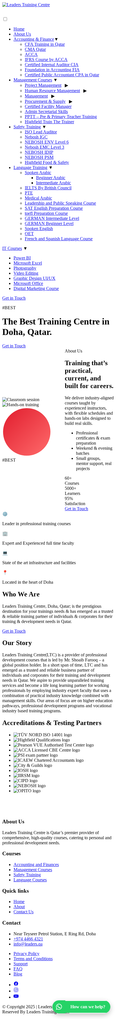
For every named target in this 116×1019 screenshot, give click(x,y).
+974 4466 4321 (28, 938)
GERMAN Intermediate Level (52, 218)
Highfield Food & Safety (47, 162)
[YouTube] (16, 997)
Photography (25, 268)
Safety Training (27, 126)
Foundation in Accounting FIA (52, 69)
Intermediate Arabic (53, 182)
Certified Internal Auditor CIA (52, 64)
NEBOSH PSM (39, 157)
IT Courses (12, 248)
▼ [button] (56, 39)
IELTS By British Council (48, 187)
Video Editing (26, 273)
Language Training (30, 167)
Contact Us (24, 911)
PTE (29, 193)
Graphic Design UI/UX (34, 278)
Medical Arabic (38, 198)
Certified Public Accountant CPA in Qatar (62, 74)
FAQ (18, 968)
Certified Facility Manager (48, 106)
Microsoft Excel (28, 263)
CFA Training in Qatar (45, 44)
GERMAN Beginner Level (49, 223)
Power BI (22, 258)
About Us (22, 34)
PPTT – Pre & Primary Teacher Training (61, 116)
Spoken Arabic (38, 172)
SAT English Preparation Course (54, 208)
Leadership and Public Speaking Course (60, 203)
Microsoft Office (28, 283)
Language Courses (30, 879)
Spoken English (39, 228)
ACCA (31, 54)
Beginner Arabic (50, 177)
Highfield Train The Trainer (49, 121)
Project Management (43, 85)
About (19, 906)
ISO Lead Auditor (41, 131)
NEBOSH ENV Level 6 (47, 142)
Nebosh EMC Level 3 (44, 147)
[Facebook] (16, 984)
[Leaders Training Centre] (58, 9)
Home (19, 29)
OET (29, 233)
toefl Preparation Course (46, 213)
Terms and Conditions (33, 958)
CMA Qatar (35, 49)
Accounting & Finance (34, 39)
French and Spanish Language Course (59, 238)
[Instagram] (16, 990)
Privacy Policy (26, 953)
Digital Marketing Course (36, 288)
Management (36, 96)
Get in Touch (14, 298)
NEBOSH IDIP (39, 152)
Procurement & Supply (45, 101)
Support (21, 963)
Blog (18, 974)
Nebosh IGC (36, 137)
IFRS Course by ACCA (46, 59)
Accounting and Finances (36, 864)
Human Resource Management (52, 90)
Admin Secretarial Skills (46, 111)
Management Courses (33, 79)
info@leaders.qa (28, 944)
